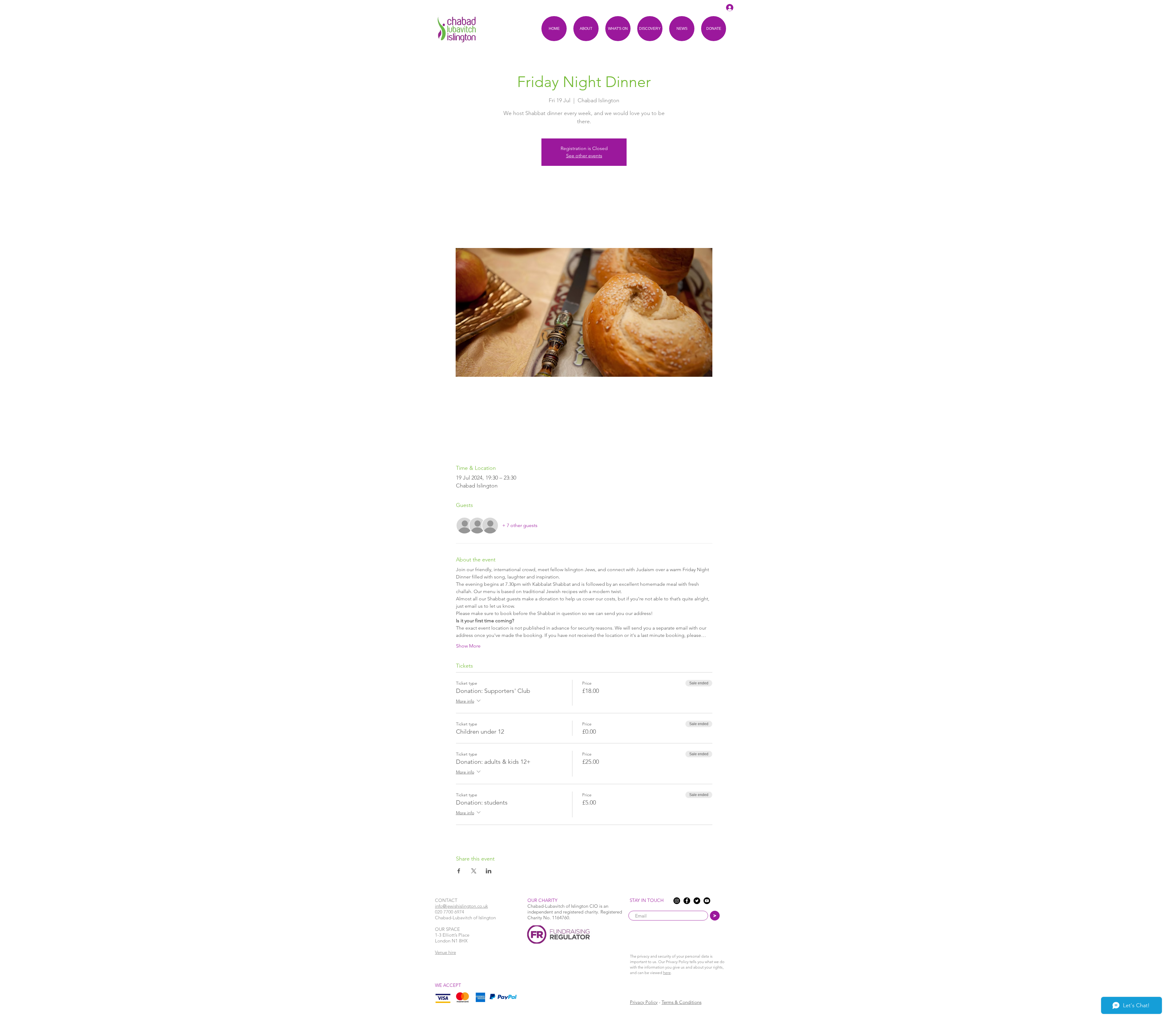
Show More (468, 646)
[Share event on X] (474, 870)
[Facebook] (686, 900)
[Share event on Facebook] (459, 870)
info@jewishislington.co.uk (461, 906)
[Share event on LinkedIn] (489, 870)
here (667, 972)
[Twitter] (696, 900)
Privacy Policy (644, 1002)
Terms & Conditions (681, 1002)
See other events (584, 156)
